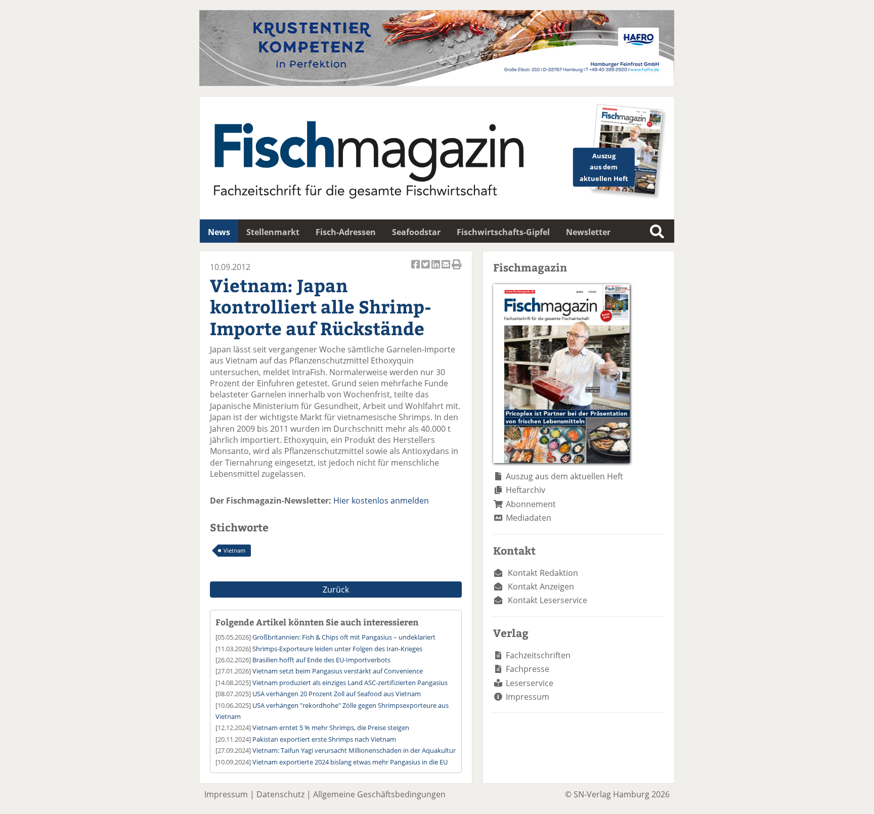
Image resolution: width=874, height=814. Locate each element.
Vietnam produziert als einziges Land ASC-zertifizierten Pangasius (350, 682)
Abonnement (531, 504)
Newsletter (588, 232)
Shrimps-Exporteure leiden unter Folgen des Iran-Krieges (337, 648)
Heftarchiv (525, 489)
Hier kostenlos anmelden (381, 500)
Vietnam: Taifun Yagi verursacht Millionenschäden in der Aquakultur (354, 750)
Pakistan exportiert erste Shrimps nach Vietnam (324, 739)
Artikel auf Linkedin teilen (436, 269)
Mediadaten (528, 517)
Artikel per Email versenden (447, 269)
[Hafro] (436, 82)
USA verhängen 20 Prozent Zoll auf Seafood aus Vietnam (336, 693)
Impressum (527, 696)
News (219, 232)
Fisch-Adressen (346, 232)
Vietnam (234, 550)
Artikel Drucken (457, 269)
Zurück (336, 589)
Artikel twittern (426, 269)
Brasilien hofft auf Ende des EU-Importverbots (321, 659)
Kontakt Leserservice (547, 600)
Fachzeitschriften (538, 655)
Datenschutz (280, 794)
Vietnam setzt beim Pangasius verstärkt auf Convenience (337, 670)
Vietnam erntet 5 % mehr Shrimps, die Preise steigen (330, 727)
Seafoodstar (416, 232)
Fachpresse (527, 668)
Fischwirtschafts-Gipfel (503, 232)
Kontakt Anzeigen (541, 586)
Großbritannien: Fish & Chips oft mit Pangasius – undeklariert (343, 637)
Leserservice (529, 683)
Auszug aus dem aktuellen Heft (564, 476)
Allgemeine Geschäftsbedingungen (379, 794)
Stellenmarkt (272, 232)
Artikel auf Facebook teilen (416, 269)
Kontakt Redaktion (543, 572)
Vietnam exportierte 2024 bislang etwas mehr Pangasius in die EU (350, 761)
